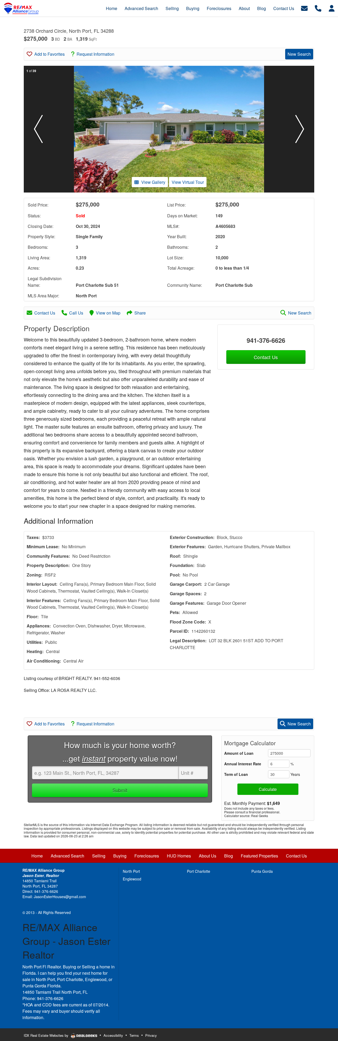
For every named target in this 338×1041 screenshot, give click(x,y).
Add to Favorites (49, 54)
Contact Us (44, 313)
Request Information (95, 54)
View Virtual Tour (188, 182)
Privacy (151, 1035)
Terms (134, 1035)
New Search (299, 54)
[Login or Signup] (332, 8)
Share (140, 313)
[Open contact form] (304, 8)
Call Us (76, 313)
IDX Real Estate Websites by (46, 1035)
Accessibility (113, 1035)
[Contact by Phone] (318, 8)
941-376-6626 (266, 340)
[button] (38, 129)
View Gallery (153, 182)
